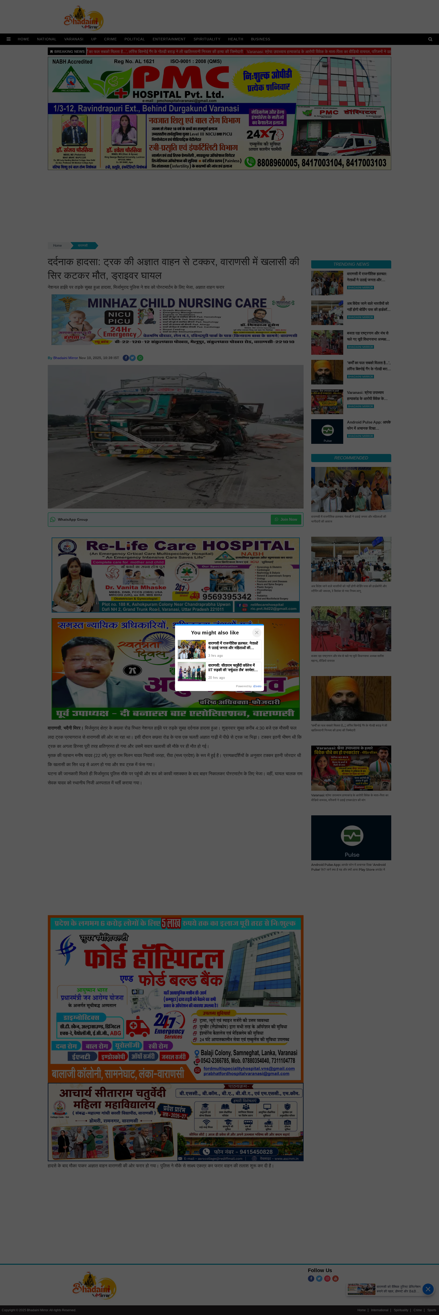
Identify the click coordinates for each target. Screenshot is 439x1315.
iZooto (257, 686)
